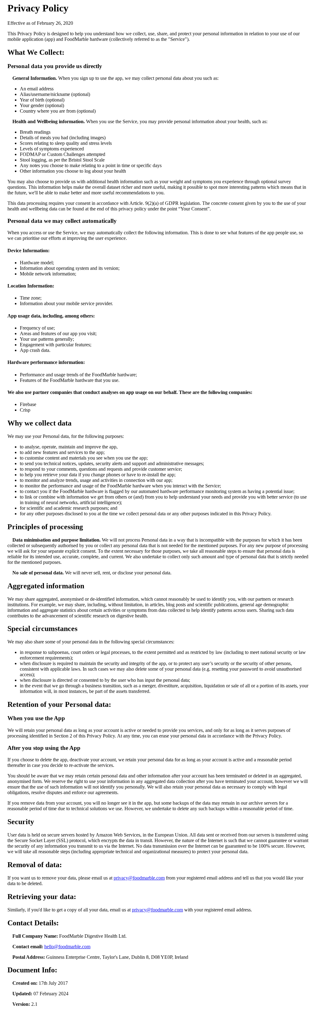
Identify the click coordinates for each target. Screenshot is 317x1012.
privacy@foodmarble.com (139, 877)
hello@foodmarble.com (67, 946)
